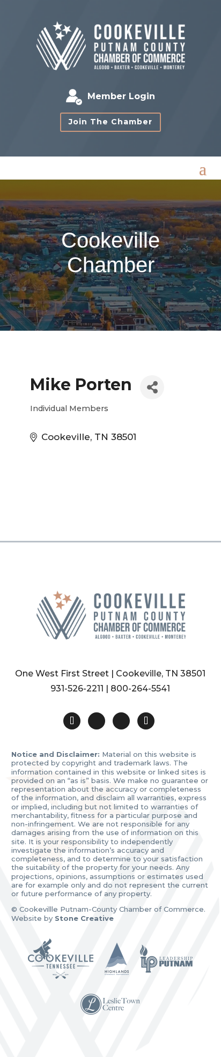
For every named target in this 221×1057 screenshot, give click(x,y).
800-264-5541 (140, 688)
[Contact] (71, 721)
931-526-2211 (77, 688)
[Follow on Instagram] (121, 721)
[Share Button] (152, 387)
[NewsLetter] (145, 721)
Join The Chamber (110, 121)
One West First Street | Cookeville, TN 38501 (110, 673)
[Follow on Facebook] (96, 721)
